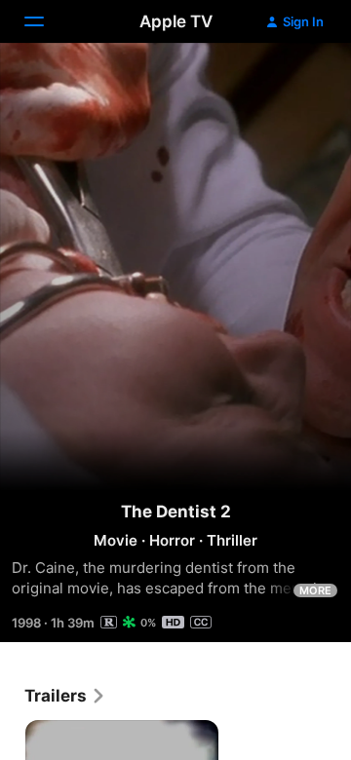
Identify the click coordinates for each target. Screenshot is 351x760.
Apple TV (176, 21)
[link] (65, 695)
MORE (315, 590)
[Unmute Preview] (298, 81)
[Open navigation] (45, 21)
